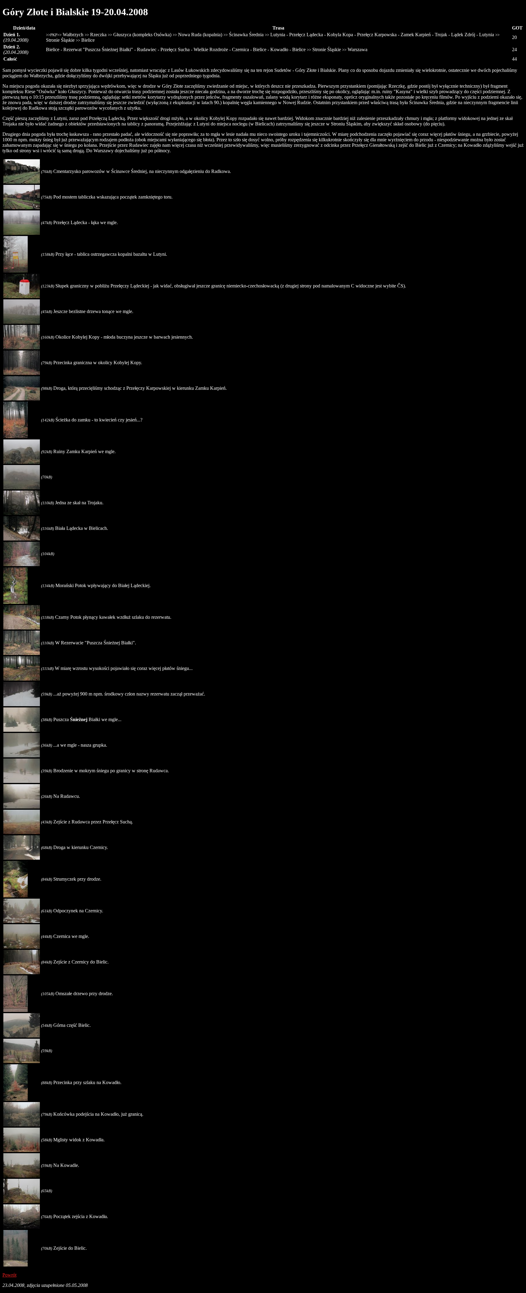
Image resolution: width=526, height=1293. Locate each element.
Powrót (9, 1274)
